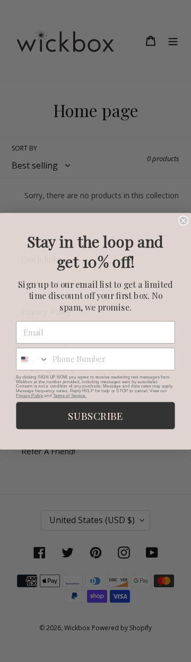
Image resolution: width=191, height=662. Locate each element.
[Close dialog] (183, 220)
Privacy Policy (29, 395)
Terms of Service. (69, 395)
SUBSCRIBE (95, 415)
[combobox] (32, 359)
